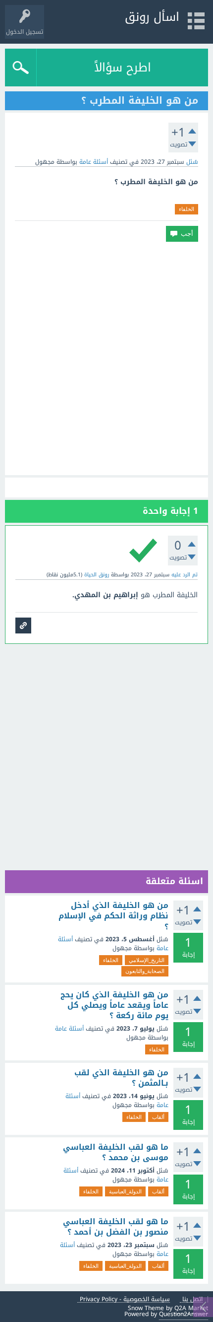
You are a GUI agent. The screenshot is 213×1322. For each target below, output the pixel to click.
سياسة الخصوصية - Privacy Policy (125, 1299)
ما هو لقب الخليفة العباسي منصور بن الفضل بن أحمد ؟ (115, 1227)
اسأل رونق (152, 16)
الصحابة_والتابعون (144, 971)
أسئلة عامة (93, 161)
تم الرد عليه (184, 574)
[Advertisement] (106, 358)
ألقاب (158, 1117)
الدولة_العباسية (125, 1191)
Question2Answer (183, 1314)
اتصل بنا (192, 1299)
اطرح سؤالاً (122, 67)
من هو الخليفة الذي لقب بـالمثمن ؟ (121, 1078)
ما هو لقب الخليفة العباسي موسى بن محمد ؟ (115, 1152)
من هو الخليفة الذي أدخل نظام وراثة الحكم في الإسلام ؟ (113, 916)
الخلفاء (186, 209)
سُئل (192, 161)
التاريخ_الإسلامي (146, 960)
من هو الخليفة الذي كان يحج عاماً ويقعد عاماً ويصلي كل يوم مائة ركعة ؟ (114, 1005)
